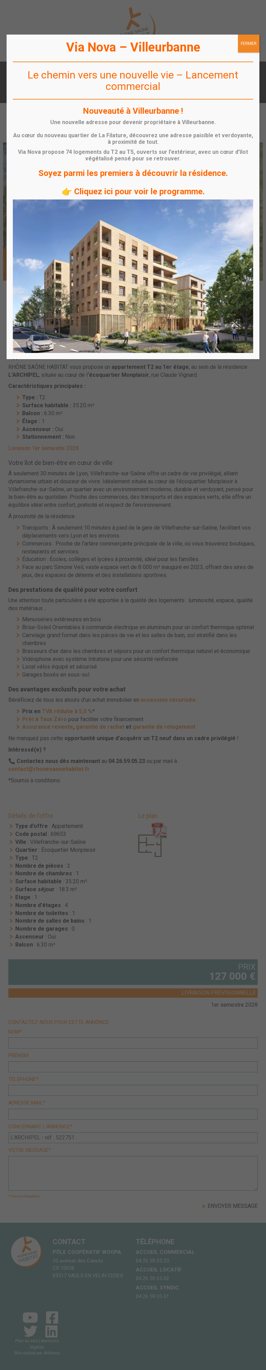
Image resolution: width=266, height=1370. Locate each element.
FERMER (249, 43)
